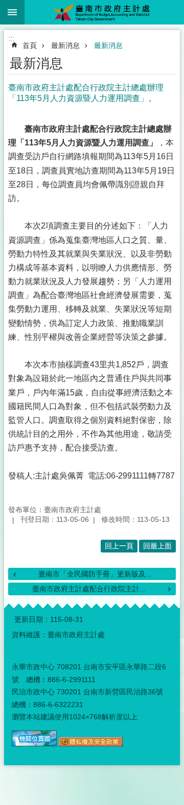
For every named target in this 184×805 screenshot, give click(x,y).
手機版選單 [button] (12, 12)
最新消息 (65, 45)
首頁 (29, 45)
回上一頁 (119, 546)
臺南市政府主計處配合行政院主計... (89, 589)
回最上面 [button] (157, 546)
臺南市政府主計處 (104, 12)
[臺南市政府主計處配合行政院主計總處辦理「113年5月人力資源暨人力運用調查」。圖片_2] (91, 744)
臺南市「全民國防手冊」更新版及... (95, 574)
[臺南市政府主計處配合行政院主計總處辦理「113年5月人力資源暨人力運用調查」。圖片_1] (34, 744)
